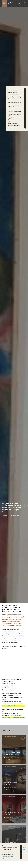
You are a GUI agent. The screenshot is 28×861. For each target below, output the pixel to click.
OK (21, 852)
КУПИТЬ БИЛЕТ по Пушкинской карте (13, 717)
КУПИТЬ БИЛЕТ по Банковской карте (13, 706)
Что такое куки (24, 847)
